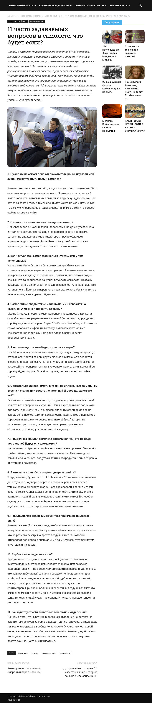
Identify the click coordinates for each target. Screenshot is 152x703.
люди (35, 653)
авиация (23, 653)
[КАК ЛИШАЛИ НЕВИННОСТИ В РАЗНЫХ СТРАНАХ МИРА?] (135, 111)
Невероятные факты (21, 5)
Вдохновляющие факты (54, 5)
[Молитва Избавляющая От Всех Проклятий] (112, 111)
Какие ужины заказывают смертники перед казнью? (24, 670)
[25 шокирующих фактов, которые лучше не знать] (112, 72)
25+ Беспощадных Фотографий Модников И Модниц (110, 53)
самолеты (65, 653)
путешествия (49, 653)
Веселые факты (119, 5)
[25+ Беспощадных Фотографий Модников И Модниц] (112, 37)
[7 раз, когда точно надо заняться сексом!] (135, 36)
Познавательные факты (89, 5)
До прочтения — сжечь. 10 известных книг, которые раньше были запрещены (80, 672)
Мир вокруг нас (37, 21)
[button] (140, 5)
